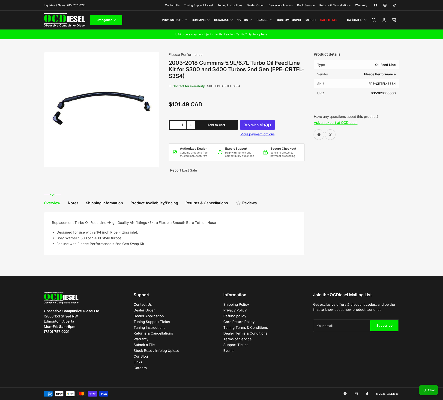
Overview (52, 203)
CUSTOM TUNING (289, 20)
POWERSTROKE (172, 20)
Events (228, 350)
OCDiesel (393, 393)
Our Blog (141, 356)
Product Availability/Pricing (154, 203)
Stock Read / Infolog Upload (156, 350)
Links (138, 362)
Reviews (249, 203)
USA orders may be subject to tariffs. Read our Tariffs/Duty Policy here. (221, 34)
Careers (140, 368)
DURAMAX (221, 20)
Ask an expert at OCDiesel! (335, 122)
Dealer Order (255, 5)
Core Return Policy (238, 322)
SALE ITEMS (328, 20)
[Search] (374, 20)
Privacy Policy (235, 310)
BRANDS (262, 20)
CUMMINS (199, 20)
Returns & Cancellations (334, 5)
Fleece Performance (186, 54)
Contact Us (172, 5)
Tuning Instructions (230, 5)
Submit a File (144, 345)
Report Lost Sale (183, 170)
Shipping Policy (236, 304)
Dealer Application (281, 5)
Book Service (306, 5)
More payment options (257, 134)
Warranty (361, 5)
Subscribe (384, 325)
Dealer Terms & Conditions (245, 333)
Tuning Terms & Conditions (245, 327)
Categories (104, 20)
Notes (73, 203)
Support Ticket (235, 345)
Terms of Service (237, 339)
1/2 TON (242, 20)
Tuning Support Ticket (198, 5)
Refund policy (234, 316)
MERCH (310, 20)
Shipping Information (104, 203)
